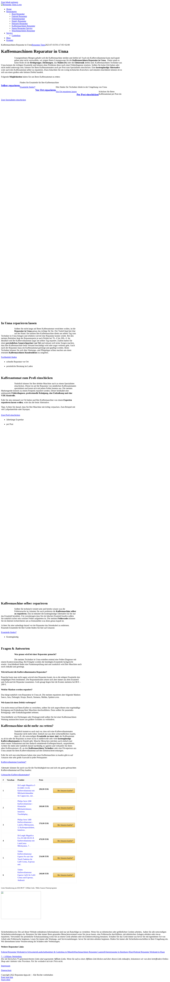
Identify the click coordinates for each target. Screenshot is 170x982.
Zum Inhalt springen (9, 2)
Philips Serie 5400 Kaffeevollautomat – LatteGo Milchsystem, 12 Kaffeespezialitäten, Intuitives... (26, 825)
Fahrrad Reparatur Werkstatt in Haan (149, 952)
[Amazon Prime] (42, 792)
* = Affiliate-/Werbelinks (11, 956)
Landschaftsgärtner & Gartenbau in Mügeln (55, 952)
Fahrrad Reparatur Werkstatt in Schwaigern (19, 952)
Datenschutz (6, 970)
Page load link (7, 977)
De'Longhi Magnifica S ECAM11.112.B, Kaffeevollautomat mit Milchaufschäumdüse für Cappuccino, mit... (26, 790)
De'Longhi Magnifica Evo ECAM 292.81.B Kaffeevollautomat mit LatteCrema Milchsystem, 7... (26, 841)
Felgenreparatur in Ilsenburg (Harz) (119, 952)
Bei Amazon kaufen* (65, 791)
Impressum (5, 966)
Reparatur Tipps (38, 45)
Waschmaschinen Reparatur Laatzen (89, 952)
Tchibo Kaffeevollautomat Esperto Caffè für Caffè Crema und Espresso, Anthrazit (26, 875)
